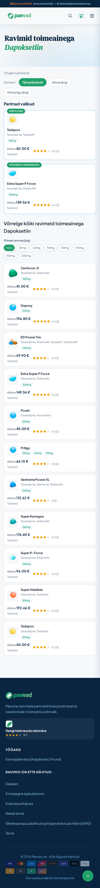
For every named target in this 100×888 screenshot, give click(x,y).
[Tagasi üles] (87, 875)
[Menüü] (92, 15)
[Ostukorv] (81, 16)
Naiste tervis (15, 813)
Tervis (10, 833)
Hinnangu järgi (18, 92)
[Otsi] (70, 15)
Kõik (9, 247)
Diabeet (12, 784)
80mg (51, 247)
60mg (36, 247)
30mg (22, 247)
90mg (65, 247)
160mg (10, 255)
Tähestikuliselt (32, 82)
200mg (26, 255)
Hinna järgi (59, 82)
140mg (79, 247)
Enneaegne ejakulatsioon (25, 793)
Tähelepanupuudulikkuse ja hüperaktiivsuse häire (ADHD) (48, 823)
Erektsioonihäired (19, 803)
